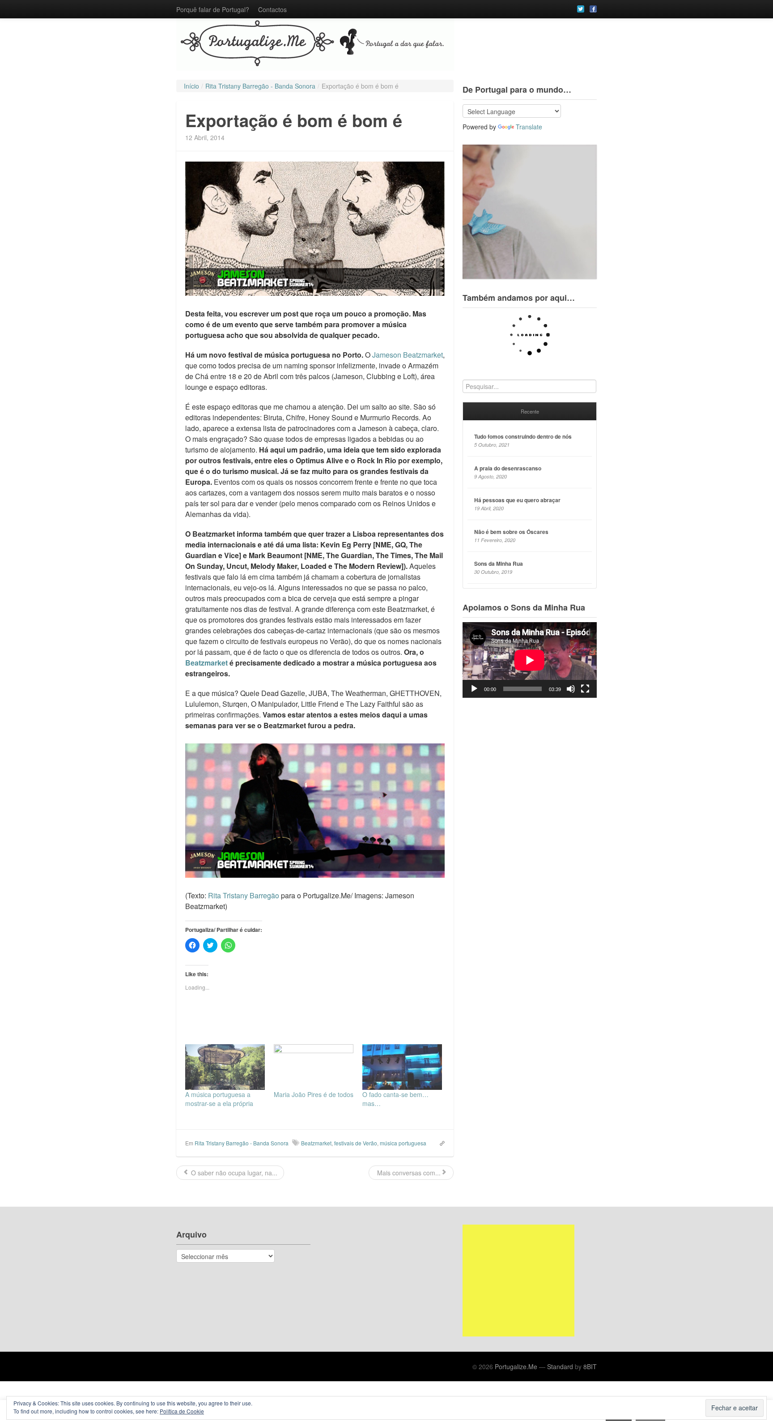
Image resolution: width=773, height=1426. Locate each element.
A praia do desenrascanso (507, 468)
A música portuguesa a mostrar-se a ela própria (219, 1099)
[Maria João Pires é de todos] (313, 1067)
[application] (530, 660)
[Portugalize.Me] (386, 44)
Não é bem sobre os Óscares (511, 532)
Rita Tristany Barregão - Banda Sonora (242, 1143)
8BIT (590, 1366)
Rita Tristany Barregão (243, 895)
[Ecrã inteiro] (585, 688)
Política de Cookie (182, 1411)
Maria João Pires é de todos (313, 1094)
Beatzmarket (206, 662)
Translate (529, 126)
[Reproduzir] (474, 688)
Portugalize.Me (516, 1366)
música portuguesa (403, 1143)
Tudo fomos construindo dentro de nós (523, 436)
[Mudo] (570, 688)
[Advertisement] (518, 1280)
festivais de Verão (355, 1143)
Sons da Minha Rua (498, 563)
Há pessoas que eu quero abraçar (517, 500)
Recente (530, 411)
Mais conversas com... (408, 1172)
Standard (560, 1366)
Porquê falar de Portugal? (212, 9)
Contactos (272, 9)
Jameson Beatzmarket (407, 355)
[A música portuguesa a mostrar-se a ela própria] (225, 1067)
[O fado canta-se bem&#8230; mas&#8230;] (402, 1067)
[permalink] (439, 1142)
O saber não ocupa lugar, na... (233, 1172)
